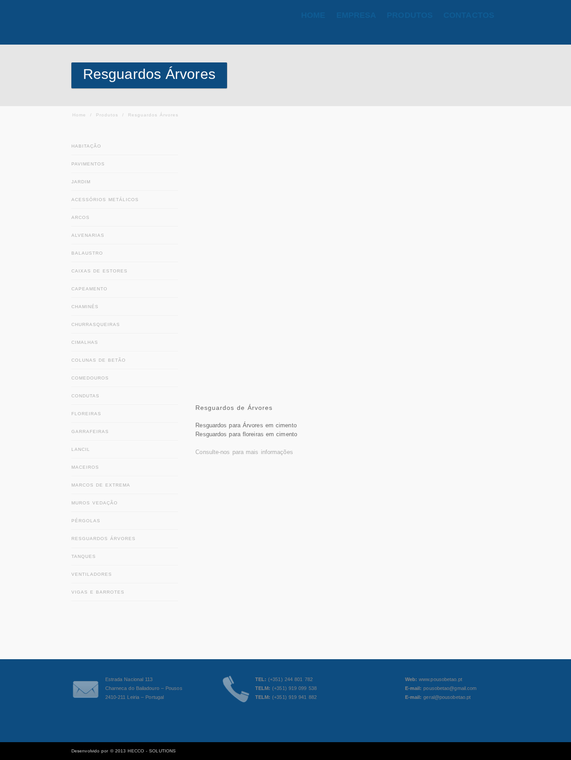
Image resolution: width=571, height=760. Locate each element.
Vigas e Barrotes (97, 592)
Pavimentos (88, 163)
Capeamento (89, 288)
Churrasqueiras (95, 324)
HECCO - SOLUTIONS (152, 750)
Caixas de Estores (99, 270)
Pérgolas (85, 520)
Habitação (86, 146)
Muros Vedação (94, 502)
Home (79, 114)
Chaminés (85, 306)
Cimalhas (84, 342)
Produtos (107, 114)
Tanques (83, 556)
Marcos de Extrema (100, 485)
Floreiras (86, 413)
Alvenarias (87, 235)
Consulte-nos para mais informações (244, 452)
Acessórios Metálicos (105, 199)
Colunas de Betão (98, 360)
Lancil (80, 449)
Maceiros (85, 467)
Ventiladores (91, 574)
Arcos (80, 217)
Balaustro (87, 253)
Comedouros (90, 378)
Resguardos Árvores (103, 538)
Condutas (85, 395)
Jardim (81, 181)
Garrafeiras (90, 431)
